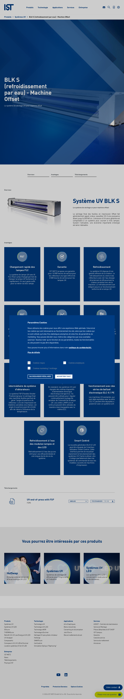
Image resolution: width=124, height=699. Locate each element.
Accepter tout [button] (64, 376)
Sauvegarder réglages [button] (40, 376)
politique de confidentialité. (80, 348)
